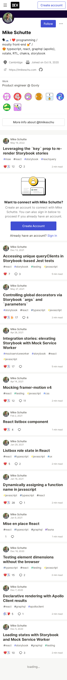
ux (50, 456)
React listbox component (25, 421)
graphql (36, 529)
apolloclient (36, 606)
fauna (49, 529)
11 (24, 400)
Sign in (52, 235)
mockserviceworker (16, 353)
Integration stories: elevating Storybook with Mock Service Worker (29, 343)
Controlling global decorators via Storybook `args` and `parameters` (32, 299)
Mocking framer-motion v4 (27, 387)
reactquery (48, 159)
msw (7, 159)
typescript (38, 310)
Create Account (33, 226)
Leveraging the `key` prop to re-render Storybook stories (32, 150)
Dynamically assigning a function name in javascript (33, 487)
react (18, 159)
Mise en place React (21, 523)
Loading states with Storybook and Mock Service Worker (31, 637)
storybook (31, 159)
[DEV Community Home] (15, 5)
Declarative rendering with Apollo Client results (33, 598)
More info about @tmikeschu (33, 122)
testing (36, 266)
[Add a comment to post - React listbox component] (20, 429)
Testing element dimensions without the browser (28, 559)
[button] (7, 96)
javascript (51, 266)
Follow (48, 24)
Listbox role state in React (26, 450)
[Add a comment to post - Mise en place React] (13, 537)
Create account (52, 5)
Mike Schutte (18, 139)
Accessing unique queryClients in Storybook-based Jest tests (33, 258)
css (46, 393)
